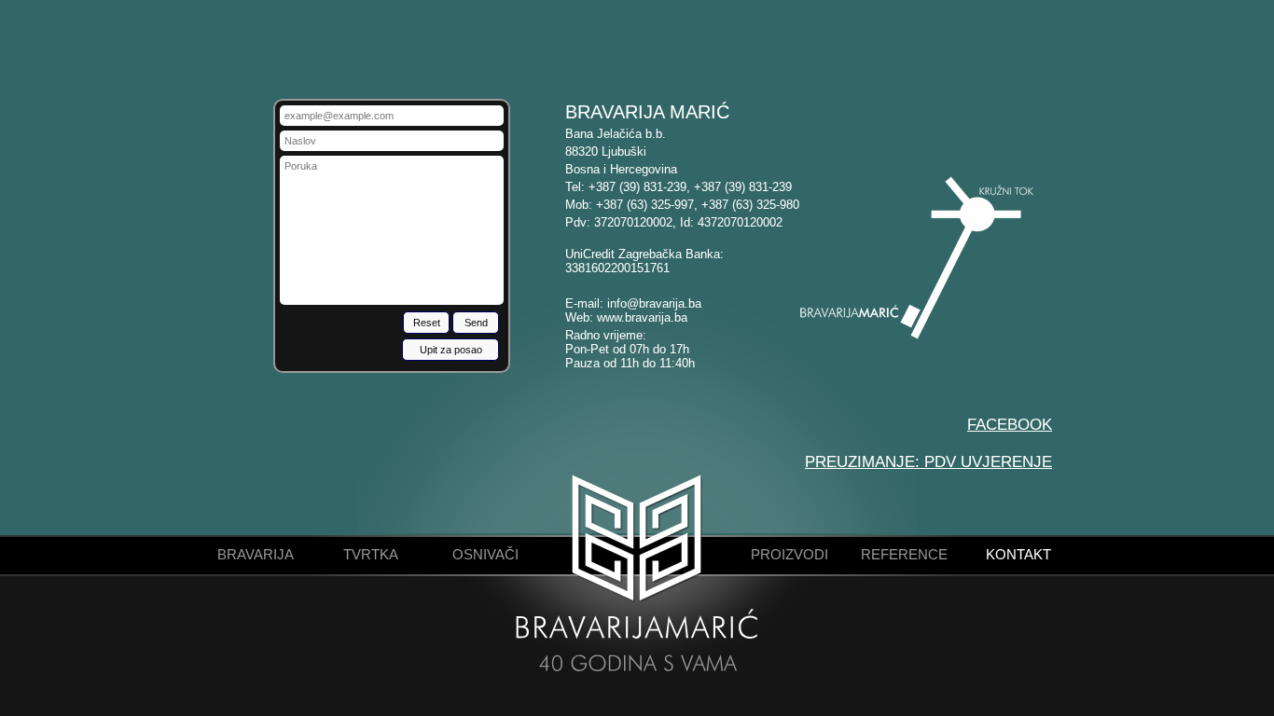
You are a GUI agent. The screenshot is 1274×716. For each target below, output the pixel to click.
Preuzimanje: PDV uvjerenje (928, 461)
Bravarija (255, 554)
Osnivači (485, 554)
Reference (904, 554)
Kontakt (1018, 554)
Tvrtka (370, 554)
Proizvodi (789, 554)
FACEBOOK (1009, 424)
